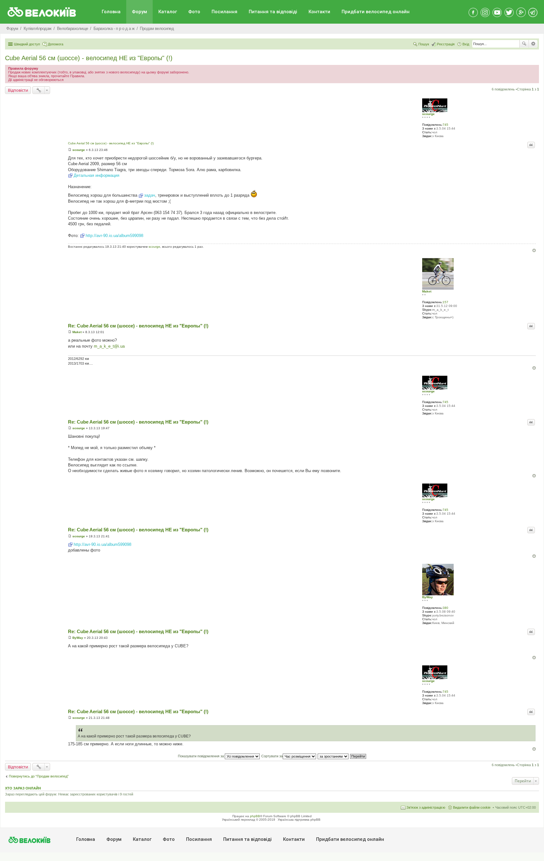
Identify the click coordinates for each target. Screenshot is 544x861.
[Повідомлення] (69, 150)
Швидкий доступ (27, 44)
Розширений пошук (533, 44)
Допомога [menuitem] (55, 44)
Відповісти (18, 90)
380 (445, 608)
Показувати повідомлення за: (201, 756)
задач (149, 195)
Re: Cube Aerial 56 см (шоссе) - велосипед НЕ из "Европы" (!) (138, 325)
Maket (426, 291)
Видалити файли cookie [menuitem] (471, 807)
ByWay (427, 597)
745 (445, 124)
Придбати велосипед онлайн (376, 11)
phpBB (255, 816)
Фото (194, 11)
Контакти (319, 11)
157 (445, 302)
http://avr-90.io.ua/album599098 (114, 235)
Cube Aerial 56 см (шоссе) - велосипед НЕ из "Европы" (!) (89, 58)
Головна (111, 11)
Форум (139, 11)
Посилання (224, 11)
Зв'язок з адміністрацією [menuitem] (425, 807)
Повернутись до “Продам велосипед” (39, 776)
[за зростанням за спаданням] (333, 756)
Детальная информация (96, 175)
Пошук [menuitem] (423, 44)
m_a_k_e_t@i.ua (109, 346)
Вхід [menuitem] (465, 44)
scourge (428, 114)
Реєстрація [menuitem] (446, 44)
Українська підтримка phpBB (299, 819)
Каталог (167, 11)
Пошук (524, 44)
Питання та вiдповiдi (273, 11)
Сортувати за (272, 756)
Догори (534, 250)
